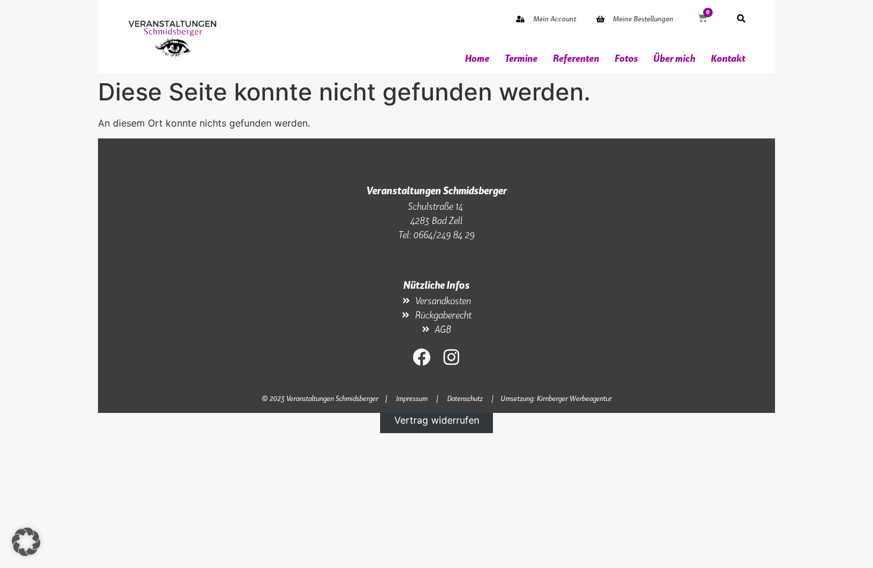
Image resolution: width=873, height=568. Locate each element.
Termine (521, 58)
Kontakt (728, 58)
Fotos (626, 58)
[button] (26, 542)
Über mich (674, 58)
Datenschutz (465, 398)
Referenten (576, 58)
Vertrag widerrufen (436, 420)
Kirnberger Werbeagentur (574, 398)
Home (477, 58)
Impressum (412, 398)
